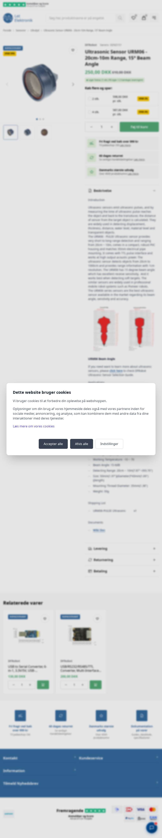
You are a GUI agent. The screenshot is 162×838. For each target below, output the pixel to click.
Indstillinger (109, 444)
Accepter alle (53, 444)
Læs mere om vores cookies (34, 426)
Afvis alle (81, 444)
